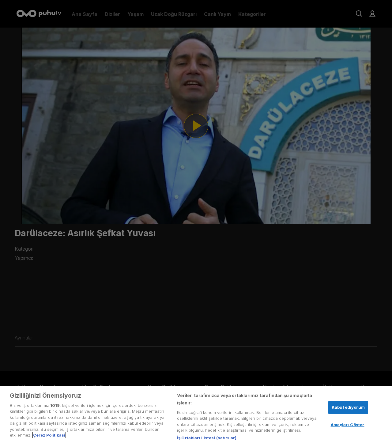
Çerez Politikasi (49, 435)
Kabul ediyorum (348, 407)
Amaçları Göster (347, 424)
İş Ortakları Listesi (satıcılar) (206, 437)
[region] (196, 416)
